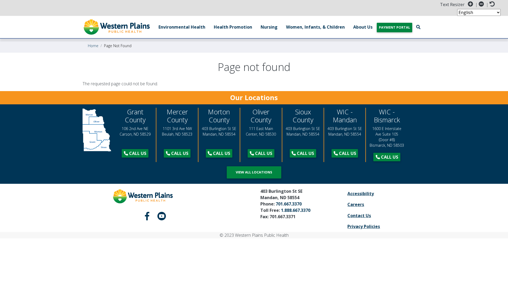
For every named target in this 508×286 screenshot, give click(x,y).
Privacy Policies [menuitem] (363, 226)
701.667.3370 (289, 204)
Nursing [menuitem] (269, 27)
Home (93, 45)
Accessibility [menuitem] (360, 193)
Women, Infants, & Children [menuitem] (315, 27)
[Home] (117, 27)
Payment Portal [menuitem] (394, 27)
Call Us (137, 153)
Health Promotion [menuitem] (233, 27)
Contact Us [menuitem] (359, 215)
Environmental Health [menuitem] (181, 27)
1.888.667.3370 (295, 210)
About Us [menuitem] (363, 27)
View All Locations (254, 172)
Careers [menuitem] (355, 204)
